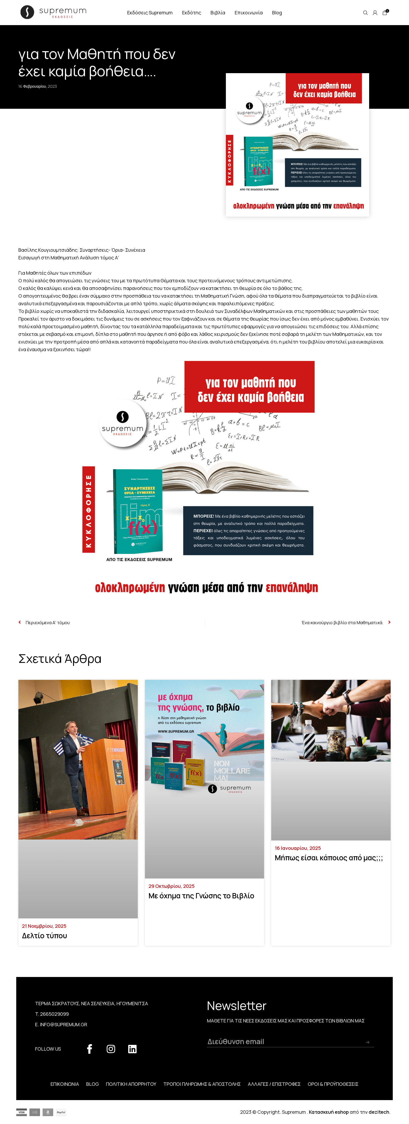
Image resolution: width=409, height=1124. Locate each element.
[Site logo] (56, 12)
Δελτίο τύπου (44, 935)
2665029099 (54, 1014)
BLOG (92, 1084)
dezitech (379, 1112)
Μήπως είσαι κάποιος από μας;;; (329, 857)
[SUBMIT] (367, 1042)
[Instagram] (111, 1049)
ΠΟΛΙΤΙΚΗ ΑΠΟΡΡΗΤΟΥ (131, 1084)
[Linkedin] (132, 1049)
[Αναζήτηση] (365, 12)
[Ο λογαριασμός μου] (375, 12)
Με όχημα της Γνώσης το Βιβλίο (201, 895)
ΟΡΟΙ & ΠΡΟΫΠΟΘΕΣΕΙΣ (333, 1084)
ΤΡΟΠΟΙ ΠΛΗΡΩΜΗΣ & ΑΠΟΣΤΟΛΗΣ (202, 1084)
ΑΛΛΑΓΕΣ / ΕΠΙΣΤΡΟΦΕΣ (274, 1084)
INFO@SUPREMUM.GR (63, 1024)
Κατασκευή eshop (329, 1112)
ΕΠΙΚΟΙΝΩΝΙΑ (65, 1084)
